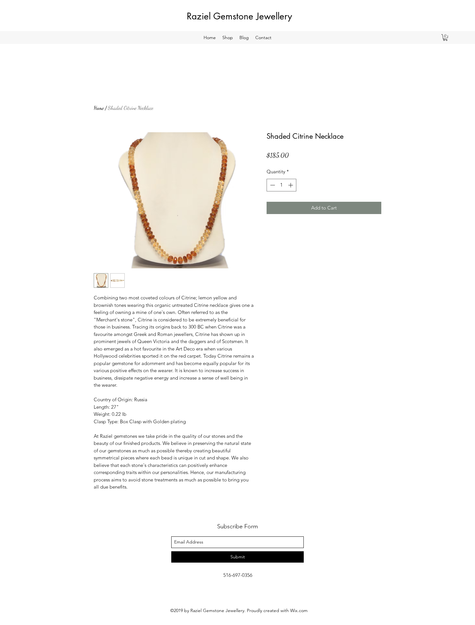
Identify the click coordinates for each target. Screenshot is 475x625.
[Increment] (291, 185)
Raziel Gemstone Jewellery (239, 16)
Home (99, 108)
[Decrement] (272, 185)
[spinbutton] (281, 185)
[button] (445, 37)
